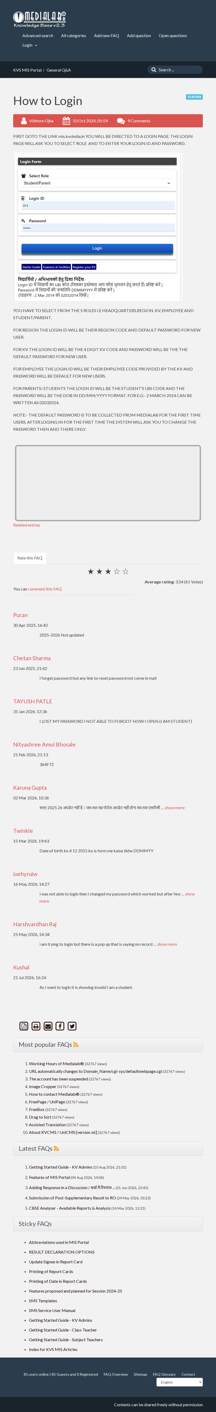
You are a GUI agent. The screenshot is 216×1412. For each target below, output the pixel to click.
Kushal (21, 967)
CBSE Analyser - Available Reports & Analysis (70, 1207)
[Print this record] (37, 1026)
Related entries (26, 524)
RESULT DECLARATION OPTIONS (62, 1251)
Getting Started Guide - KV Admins (60, 1166)
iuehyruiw (25, 873)
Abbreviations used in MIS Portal (59, 1242)
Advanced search (37, 35)
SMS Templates (43, 1300)
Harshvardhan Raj (35, 924)
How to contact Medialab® (54, 1093)
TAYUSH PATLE (32, 701)
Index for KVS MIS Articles (53, 1349)
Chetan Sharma (32, 658)
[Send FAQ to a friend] (48, 1026)
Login (27, 44)
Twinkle (23, 830)
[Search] (153, 70)
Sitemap (140, 1374)
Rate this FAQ (29, 557)
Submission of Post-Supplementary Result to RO (72, 1197)
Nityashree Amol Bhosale (44, 744)
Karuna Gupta (30, 787)
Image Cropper (42, 1086)
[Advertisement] (108, 483)
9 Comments (138, 120)
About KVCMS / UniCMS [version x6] (63, 1132)
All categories (73, 35)
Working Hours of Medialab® (56, 1063)
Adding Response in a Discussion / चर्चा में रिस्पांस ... (72, 1187)
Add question (139, 35)
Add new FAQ (106, 35)
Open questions (173, 35)
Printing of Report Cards (51, 1271)
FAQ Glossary (164, 1374)
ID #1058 (194, 97)
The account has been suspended (58, 1078)
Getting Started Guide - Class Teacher (63, 1329)
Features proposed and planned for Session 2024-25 (75, 1290)
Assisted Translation (47, 1124)
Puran (20, 615)
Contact (188, 1374)
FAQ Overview (116, 1374)
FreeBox (37, 1109)
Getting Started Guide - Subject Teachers (66, 1339)
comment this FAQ (45, 588)
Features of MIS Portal (49, 1177)
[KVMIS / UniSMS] (39, 20)
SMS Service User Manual (52, 1310)
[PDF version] (24, 1026)
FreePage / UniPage (47, 1101)
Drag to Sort (40, 1116)
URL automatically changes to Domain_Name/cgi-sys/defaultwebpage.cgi (95, 1071)
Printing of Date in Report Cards (58, 1281)
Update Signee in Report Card (55, 1261)
